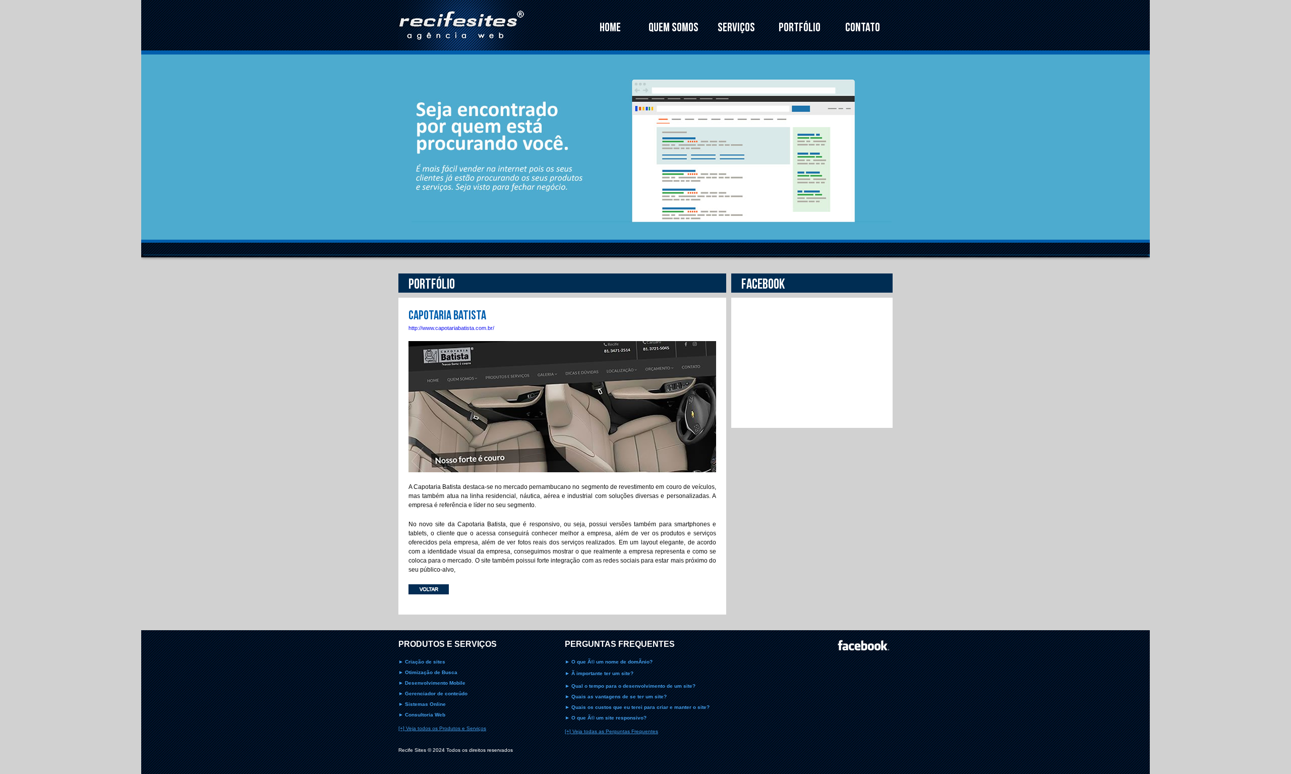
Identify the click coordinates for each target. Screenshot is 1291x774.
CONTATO (862, 27)
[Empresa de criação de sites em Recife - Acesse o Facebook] (865, 645)
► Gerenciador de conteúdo (432, 693)
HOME (610, 27)
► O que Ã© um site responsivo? (606, 718)
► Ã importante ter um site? (599, 673)
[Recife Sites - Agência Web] (461, 51)
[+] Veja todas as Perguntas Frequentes (611, 731)
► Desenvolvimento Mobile (431, 683)
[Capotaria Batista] (562, 479)
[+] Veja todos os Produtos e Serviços (442, 728)
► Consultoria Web (421, 714)
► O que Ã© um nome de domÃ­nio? (609, 662)
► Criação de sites (421, 662)
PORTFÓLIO (799, 27)
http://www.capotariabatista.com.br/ (451, 328)
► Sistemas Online (422, 704)
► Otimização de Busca (427, 672)
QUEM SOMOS (673, 27)
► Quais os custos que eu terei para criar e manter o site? (637, 707)
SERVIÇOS (736, 27)
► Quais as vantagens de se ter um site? (616, 696)
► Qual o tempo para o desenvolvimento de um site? (630, 686)
